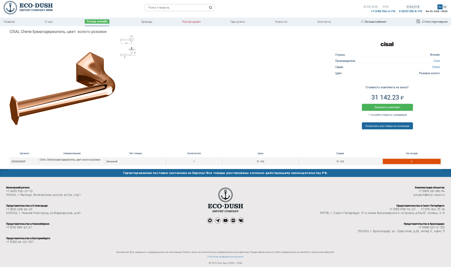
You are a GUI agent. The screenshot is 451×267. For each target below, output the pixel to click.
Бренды (146, 21)
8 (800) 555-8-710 (410, 11)
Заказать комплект (387, 107)
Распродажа (191, 21)
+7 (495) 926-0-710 (383, 11)
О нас (49, 21)
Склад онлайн (97, 21)
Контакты (324, 21)
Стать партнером (434, 21)
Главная (9, 21)
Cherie (436, 67)
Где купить (237, 21)
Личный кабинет (375, 21)
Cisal (437, 61)
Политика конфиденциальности (225, 256)
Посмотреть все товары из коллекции (387, 126)
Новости (281, 21)
